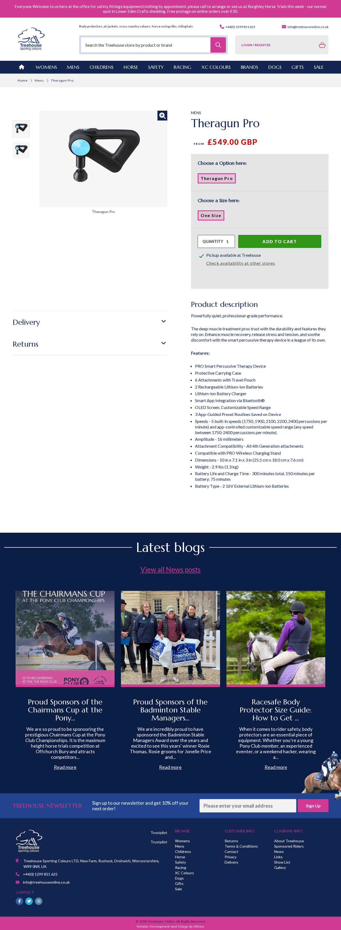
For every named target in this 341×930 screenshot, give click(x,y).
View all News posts (170, 569)
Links (278, 857)
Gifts (179, 883)
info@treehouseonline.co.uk (307, 27)
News (279, 851)
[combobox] (153, 45)
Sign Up (313, 805)
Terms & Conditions (241, 846)
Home (23, 80)
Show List (282, 862)
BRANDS (249, 67)
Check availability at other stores (240, 263)
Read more (65, 767)
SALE (318, 67)
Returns (25, 344)
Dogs (179, 878)
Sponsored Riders (289, 846)
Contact (231, 851)
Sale (178, 889)
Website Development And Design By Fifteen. (170, 926)
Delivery (26, 322)
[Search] (218, 45)
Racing (180, 867)
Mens (73, 67)
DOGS (275, 67)
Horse (180, 857)
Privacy (231, 857)
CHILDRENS (101, 67)
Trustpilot (159, 832)
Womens (46, 67)
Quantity (212, 241)
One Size (212, 217)
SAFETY (156, 67)
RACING (182, 67)
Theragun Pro (218, 179)
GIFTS (297, 67)
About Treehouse (289, 841)
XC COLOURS (216, 67)
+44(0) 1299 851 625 (240, 27)
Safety (180, 862)
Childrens (183, 851)
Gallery (280, 867)
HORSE (131, 67)
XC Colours (184, 873)
